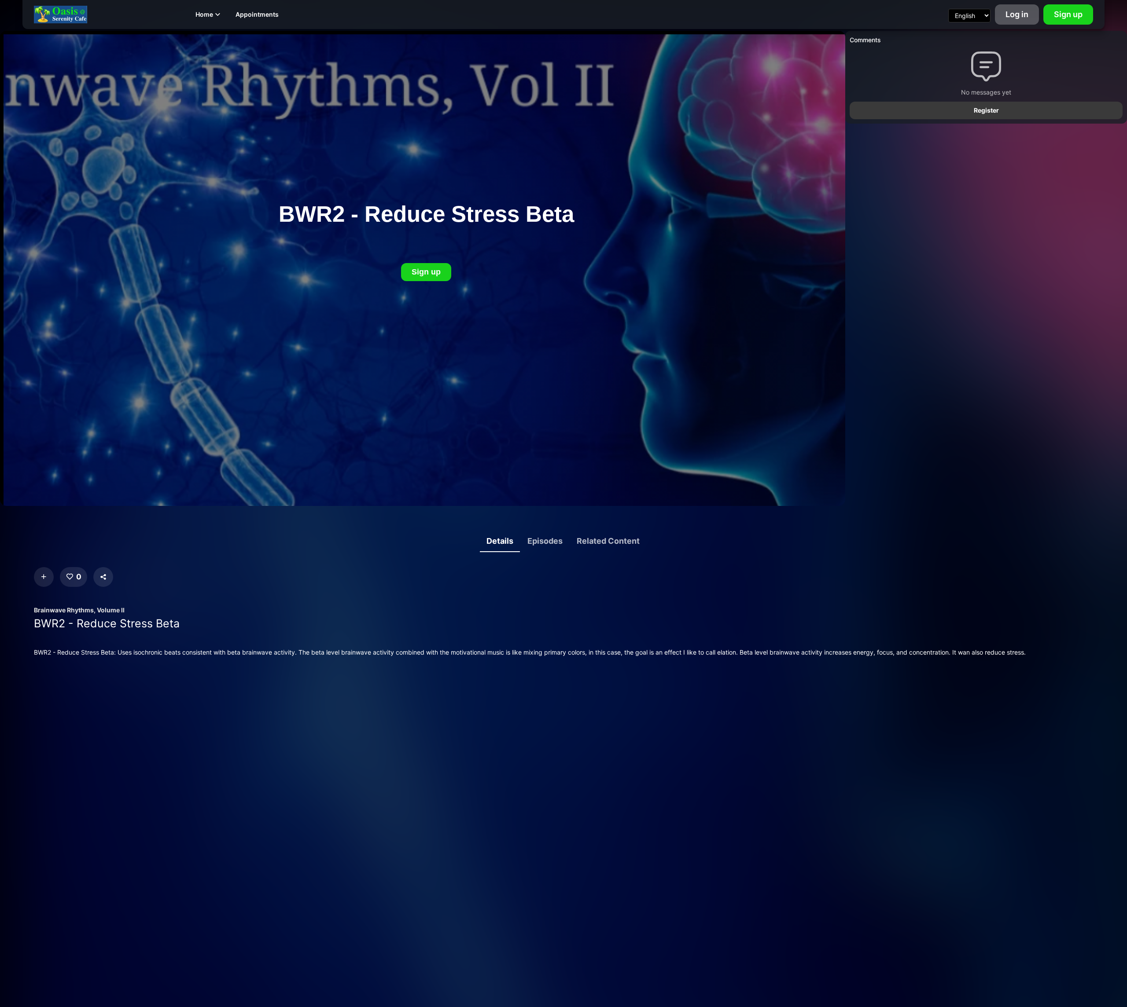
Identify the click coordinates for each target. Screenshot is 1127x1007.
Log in (1016, 14)
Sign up (1068, 14)
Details (499, 541)
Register (986, 110)
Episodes (545, 541)
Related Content (608, 541)
